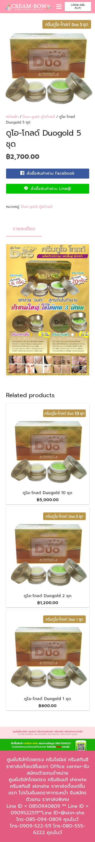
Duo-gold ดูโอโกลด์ (39, 117)
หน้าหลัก (12, 117)
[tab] (24, 229)
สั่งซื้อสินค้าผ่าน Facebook (50, 173)
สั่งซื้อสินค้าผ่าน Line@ (50, 188)
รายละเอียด (24, 228)
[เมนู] (59, 6)
